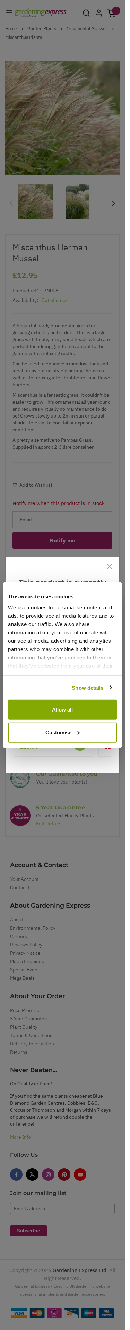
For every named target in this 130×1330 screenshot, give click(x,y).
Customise (58, 732)
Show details (87, 687)
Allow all (62, 710)
